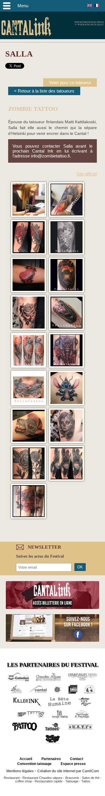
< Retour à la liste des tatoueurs (44, 90)
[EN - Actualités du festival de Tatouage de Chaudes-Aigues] (89, 5)
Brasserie (72, 777)
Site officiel (86, 173)
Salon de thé (90, 777)
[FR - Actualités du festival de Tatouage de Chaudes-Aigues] (96, 5)
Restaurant (12, 777)
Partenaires (51, 759)
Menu (23, 5)
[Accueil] (26, 27)
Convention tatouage (34, 764)
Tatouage (71, 781)
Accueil (26, 759)
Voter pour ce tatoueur (70, 82)
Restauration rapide (48, 781)
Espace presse (73, 764)
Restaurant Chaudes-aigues (42, 777)
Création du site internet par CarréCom (68, 771)
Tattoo (85, 781)
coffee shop (23, 781)
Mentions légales (20, 771)
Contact (76, 759)
